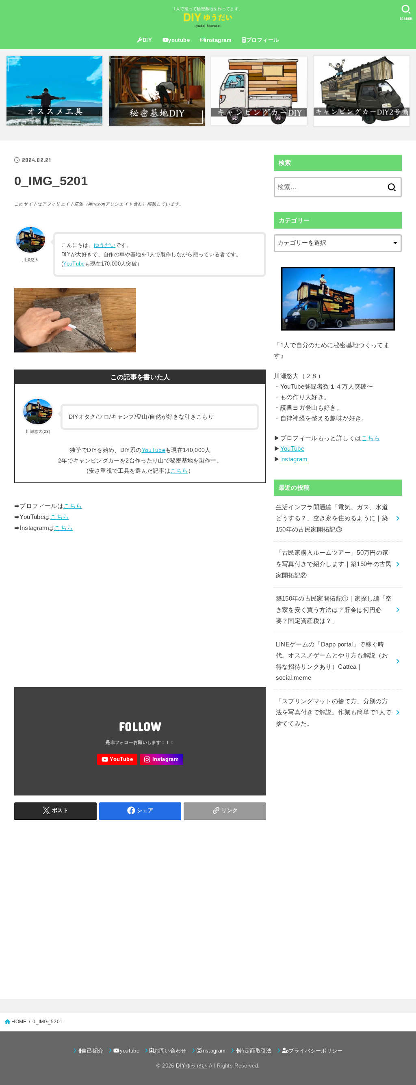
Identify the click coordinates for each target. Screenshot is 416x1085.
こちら (179, 470)
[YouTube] (117, 759)
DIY (147, 40)
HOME (18, 1021)
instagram (218, 40)
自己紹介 (92, 1051)
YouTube (73, 264)
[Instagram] (161, 759)
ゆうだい (104, 245)
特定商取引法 (255, 1051)
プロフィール (262, 40)
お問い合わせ (170, 1051)
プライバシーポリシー (315, 1051)
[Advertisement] (140, 607)
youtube (179, 40)
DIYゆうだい (191, 1066)
